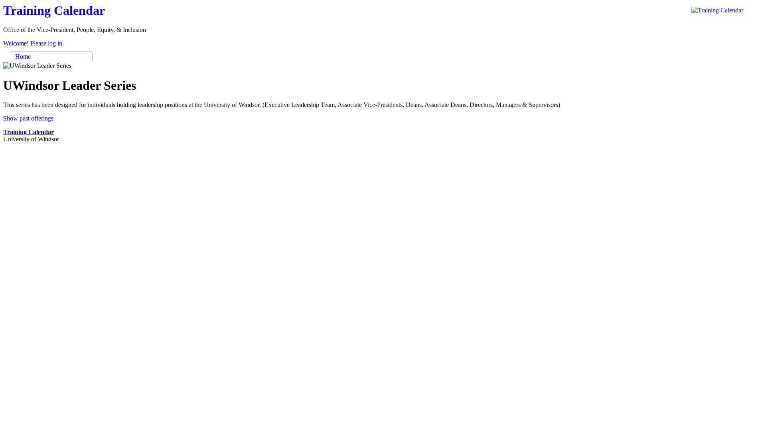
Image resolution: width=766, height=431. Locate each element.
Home (23, 56)
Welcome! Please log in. (33, 43)
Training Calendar (28, 132)
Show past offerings (28, 118)
